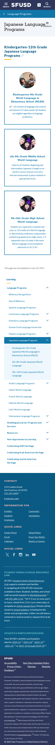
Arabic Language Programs (22, 383)
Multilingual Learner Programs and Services (24, 424)
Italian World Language (20, 389)
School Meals (35, 532)
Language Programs (20, 13)
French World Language (20, 396)
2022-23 (39, 642)
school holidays (21, 609)
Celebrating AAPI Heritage (20, 446)
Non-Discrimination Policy (36, 663)
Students (8, 515)
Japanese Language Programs (23, 340)
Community (34, 511)
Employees (9, 520)
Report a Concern (37, 541)
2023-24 (27, 642)
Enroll (7, 537)
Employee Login (11, 498)
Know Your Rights (37, 537)
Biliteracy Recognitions (20, 294)
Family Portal (10, 532)
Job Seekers (34, 515)
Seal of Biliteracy (17, 301)
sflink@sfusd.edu (38, 595)
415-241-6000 (11, 493)
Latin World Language (19, 409)
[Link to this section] (22, 56)
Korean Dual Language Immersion (25, 327)
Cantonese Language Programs (24, 314)
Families (8, 511)
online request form (26, 606)
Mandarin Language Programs (23, 320)
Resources (12, 432)
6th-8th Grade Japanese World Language (27, 363)
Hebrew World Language (21, 403)
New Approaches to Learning (21, 439)
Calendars (9, 541)
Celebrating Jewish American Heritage (21, 461)
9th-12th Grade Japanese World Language (28, 374)
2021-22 (9, 645)
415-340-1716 (16, 598)
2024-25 (16, 642)
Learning (11, 279)
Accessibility (10, 663)
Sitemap (32, 666)
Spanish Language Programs (22, 307)
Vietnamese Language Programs (24, 416)
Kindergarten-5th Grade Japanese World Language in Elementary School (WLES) (26, 351)
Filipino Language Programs (22, 333)
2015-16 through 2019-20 (31, 645)
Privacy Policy (14, 666)
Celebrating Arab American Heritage (25, 452)
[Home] (21, 5)
